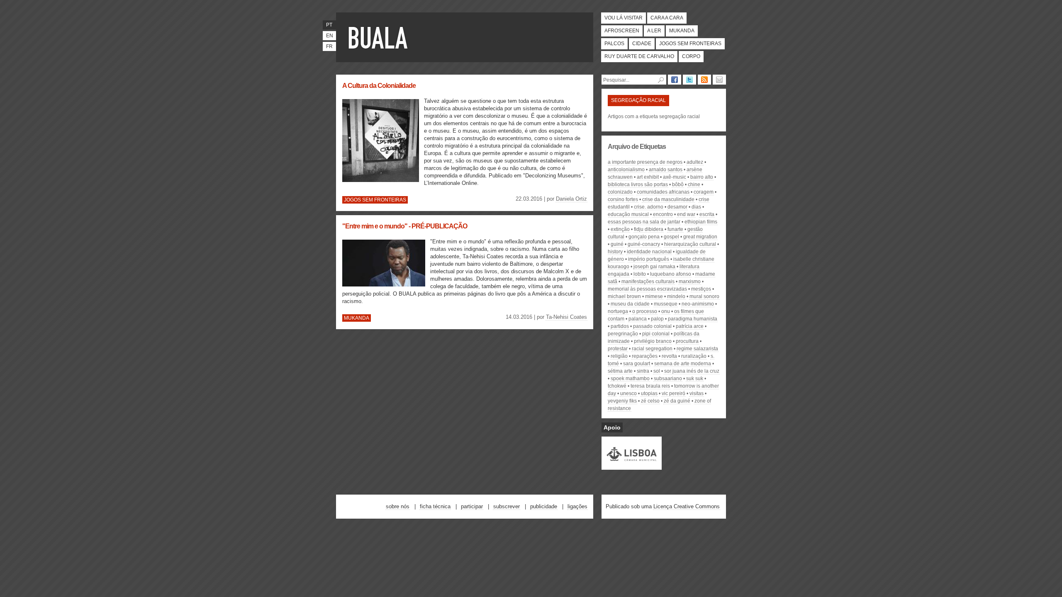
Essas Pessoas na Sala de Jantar (644, 222)
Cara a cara (666, 18)
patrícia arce (690, 326)
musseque (665, 304)
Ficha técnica (435, 506)
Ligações (577, 506)
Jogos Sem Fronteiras (690, 43)
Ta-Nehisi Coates (566, 317)
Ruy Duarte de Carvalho (639, 56)
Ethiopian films (700, 222)
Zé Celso (650, 401)
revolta (669, 356)
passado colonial (652, 326)
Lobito (639, 274)
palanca (637, 319)
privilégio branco (653, 341)
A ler (654, 31)
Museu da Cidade (630, 304)
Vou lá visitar (623, 18)
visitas (696, 393)
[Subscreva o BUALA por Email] (719, 80)
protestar (618, 349)
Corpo (691, 56)
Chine (694, 184)
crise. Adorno (648, 207)
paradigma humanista (692, 319)
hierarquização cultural (690, 244)
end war (686, 214)
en (329, 36)
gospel (671, 237)
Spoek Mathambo (630, 378)
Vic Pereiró (673, 393)
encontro (663, 214)
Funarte (675, 229)
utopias (649, 393)
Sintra (643, 371)
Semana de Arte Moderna (682, 363)
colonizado (620, 192)
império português (648, 259)
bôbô (678, 184)
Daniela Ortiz (571, 199)
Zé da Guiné (677, 401)
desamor (677, 207)
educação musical (628, 214)
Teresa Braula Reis (650, 386)
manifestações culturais (648, 281)
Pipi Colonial (656, 334)
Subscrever (506, 506)
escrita (706, 214)
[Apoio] (632, 466)
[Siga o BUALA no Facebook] (674, 80)
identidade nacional (649, 252)
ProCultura (687, 341)
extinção (620, 229)
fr (329, 46)
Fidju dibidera (648, 229)
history (615, 252)
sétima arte (620, 371)
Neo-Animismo (698, 304)
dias (696, 207)
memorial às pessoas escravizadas (647, 289)
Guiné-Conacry (644, 244)
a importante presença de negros (645, 162)
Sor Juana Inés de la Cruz (691, 371)
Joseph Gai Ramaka (654, 266)
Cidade (641, 43)
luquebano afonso (670, 274)
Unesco (628, 393)
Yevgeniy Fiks (622, 401)
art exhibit (648, 177)
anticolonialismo (626, 169)
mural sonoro (704, 296)
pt (329, 25)
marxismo (690, 281)
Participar (472, 506)
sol (656, 371)
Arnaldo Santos (665, 169)
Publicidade (543, 506)
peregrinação (623, 334)
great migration (700, 237)
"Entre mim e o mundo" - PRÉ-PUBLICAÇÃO (404, 226)
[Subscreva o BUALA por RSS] (704, 80)
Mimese (654, 296)
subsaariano (668, 378)
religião (619, 356)
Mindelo (676, 296)
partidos (620, 326)
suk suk (694, 378)
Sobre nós (397, 506)
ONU (665, 311)
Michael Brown (624, 296)
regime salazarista (697, 349)
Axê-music (674, 177)
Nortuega (618, 311)
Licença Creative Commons (686, 506)
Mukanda (681, 31)
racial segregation (652, 349)
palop (657, 319)
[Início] (379, 37)
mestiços (701, 289)
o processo (644, 311)
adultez (695, 162)
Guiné (617, 244)
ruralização (693, 356)
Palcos (614, 43)
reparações (645, 356)
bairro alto (701, 177)
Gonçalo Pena (644, 237)
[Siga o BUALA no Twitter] (689, 80)
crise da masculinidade (668, 199)
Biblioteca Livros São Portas (638, 184)
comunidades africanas (663, 192)
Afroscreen (621, 31)
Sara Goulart (636, 363)
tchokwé (617, 386)
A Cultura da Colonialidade (379, 85)
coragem (704, 192)
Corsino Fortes (623, 199)
